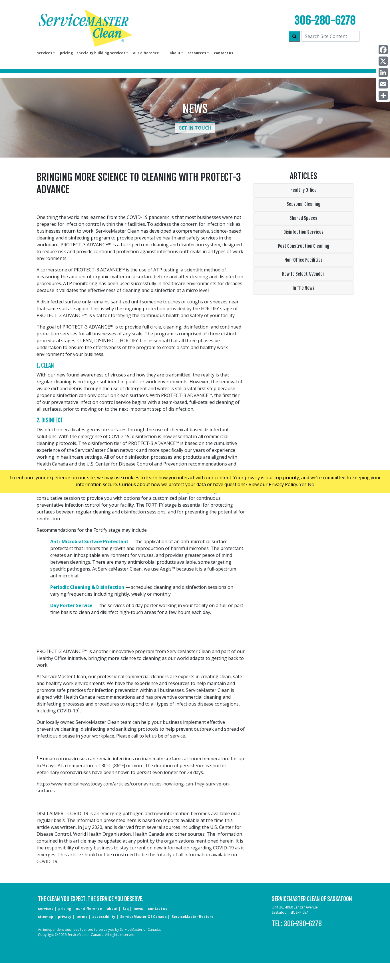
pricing (66, 53)
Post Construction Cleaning (303, 246)
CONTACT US (157, 908)
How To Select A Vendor (303, 274)
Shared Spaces (303, 218)
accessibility (103, 916)
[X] (383, 61)
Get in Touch (195, 128)
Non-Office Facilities (303, 260)
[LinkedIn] (383, 72)
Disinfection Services (303, 232)
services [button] (44, 53)
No (311, 484)
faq (125, 908)
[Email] (383, 84)
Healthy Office (303, 190)
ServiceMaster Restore (193, 916)
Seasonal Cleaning (303, 204)
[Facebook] (383, 49)
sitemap (45, 916)
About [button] (175, 53)
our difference (146, 53)
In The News (303, 288)
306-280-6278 (324, 20)
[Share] (383, 95)
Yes (303, 484)
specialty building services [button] (101, 53)
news (138, 908)
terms (81, 916)
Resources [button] (197, 53)
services (45, 908)
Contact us (223, 53)
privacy (64, 916)
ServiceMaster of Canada (143, 916)
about (112, 908)
